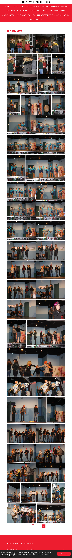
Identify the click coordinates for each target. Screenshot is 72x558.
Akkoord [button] (64, 554)
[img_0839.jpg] (21, 289)
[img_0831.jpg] (21, 230)
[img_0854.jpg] (21, 472)
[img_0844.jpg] (46, 334)
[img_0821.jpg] (21, 124)
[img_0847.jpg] (50, 386)
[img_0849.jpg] (56, 410)
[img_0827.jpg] (21, 191)
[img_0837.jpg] (21, 270)
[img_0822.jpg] (50, 124)
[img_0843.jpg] (16, 334)
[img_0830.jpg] (50, 210)
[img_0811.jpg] (21, 43)
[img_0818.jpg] (13, 105)
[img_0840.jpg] (50, 289)
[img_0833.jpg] (50, 230)
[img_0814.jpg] (44, 64)
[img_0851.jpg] (50, 433)
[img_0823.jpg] (21, 144)
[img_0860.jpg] (21, 513)
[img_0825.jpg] (16, 168)
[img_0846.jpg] (21, 386)
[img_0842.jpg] (50, 309)
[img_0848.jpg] (27, 410)
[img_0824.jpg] (50, 144)
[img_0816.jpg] (22, 84)
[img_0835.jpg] (50, 250)
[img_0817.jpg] (51, 84)
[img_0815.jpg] (58, 64)
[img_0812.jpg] (50, 43)
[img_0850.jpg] (21, 433)
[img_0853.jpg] (50, 453)
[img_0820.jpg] (58, 105)
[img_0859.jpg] (58, 493)
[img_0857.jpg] (36, 493)
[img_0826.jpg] (45, 168)
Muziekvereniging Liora (36, 2)
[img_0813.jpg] (22, 64)
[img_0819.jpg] (36, 105)
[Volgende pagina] (44, 526)
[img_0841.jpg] (21, 309)
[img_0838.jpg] (50, 270)
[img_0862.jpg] (51, 513)
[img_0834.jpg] (21, 250)
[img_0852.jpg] (21, 453)
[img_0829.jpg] (21, 210)
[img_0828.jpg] (50, 191)
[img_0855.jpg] (50, 472)
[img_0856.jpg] (13, 493)
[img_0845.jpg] (36, 362)
